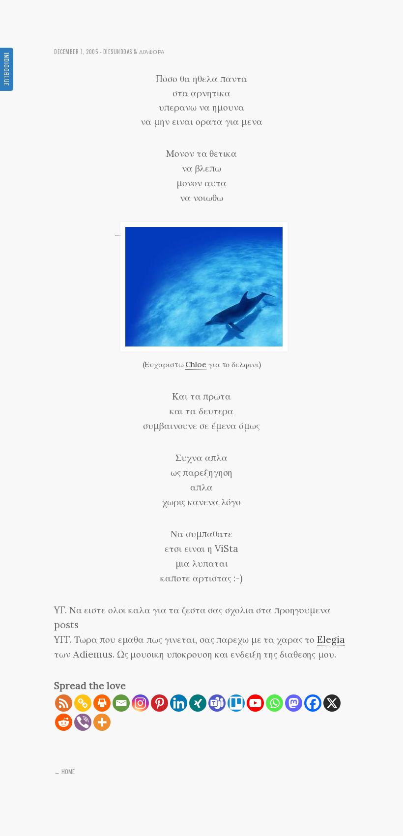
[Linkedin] (178, 703)
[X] (332, 703)
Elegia (331, 639)
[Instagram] (140, 703)
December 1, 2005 (76, 52)
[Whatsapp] (274, 703)
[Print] (102, 703)
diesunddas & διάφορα (134, 52)
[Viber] (82, 722)
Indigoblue (6, 69)
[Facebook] (312, 703)
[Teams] (217, 703)
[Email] (121, 703)
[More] (102, 722)
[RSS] (63, 703)
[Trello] (236, 703)
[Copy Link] (82, 703)
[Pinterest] (159, 703)
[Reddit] (63, 722)
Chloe (195, 364)
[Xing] (197, 703)
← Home (64, 771)
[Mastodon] (293, 703)
